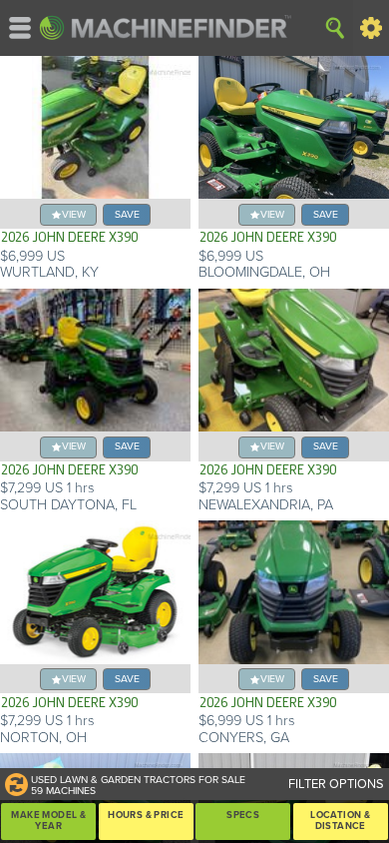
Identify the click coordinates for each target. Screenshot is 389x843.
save (127, 214)
